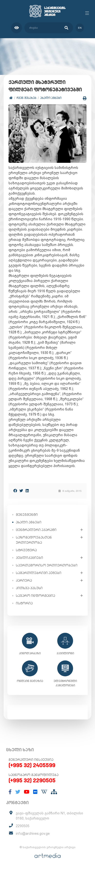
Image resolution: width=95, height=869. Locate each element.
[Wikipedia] (44, 792)
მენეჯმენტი (27, 514)
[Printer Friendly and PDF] (84, 98)
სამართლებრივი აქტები (38, 573)
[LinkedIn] (27, 491)
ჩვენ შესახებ (26, 98)
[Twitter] (21, 491)
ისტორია (24, 603)
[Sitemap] (54, 792)
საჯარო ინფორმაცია (35, 595)
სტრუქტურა (26, 550)
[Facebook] (15, 491)
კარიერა (24, 580)
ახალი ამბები (50, 98)
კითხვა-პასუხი (29, 588)
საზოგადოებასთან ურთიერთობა (34, 540)
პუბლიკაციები (29, 557)
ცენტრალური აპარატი (36, 530)
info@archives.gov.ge (33, 833)
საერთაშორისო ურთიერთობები (46, 565)
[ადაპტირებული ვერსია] (16, 27)
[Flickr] (35, 792)
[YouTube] (26, 792)
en (80, 27)
